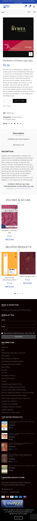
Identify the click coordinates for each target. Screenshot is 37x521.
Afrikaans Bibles (17, 117)
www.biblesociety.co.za (24, 188)
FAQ (2, 350)
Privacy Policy (5, 356)
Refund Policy (5, 367)
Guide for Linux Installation (9, 404)
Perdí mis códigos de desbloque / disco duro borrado (17, 392)
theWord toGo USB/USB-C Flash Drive (13, 353)
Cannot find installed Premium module (13, 387)
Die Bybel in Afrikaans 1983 (9, 232)
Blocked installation (7, 409)
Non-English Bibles (9, 119)
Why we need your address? (10, 358)
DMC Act (4, 373)
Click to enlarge (31, 54)
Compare (8, 106)
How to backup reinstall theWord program (14, 395)
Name (3, 320)
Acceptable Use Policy (8, 375)
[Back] (2, 12)
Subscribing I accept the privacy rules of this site (19, 333)
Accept (18, 518)
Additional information (18, 139)
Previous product (29, 12)
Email (3, 326)
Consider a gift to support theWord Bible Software (16, 310)
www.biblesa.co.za (11, 188)
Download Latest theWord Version (11, 384)
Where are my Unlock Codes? (10, 412)
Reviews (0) (18, 145)
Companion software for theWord (11, 407)
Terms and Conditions (8, 378)
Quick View (16, 210)
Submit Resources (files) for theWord (12, 361)
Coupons (4, 370)
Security (3, 381)
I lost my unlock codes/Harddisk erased (13, 390)
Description (18, 133)
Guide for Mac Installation (9, 401)
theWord (28, 1)
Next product (34, 12)
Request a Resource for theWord (11, 364)
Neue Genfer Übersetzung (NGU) (9, 279)
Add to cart (19, 101)
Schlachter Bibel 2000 (28, 276)
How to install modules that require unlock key (15, 398)
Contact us (4, 347)
